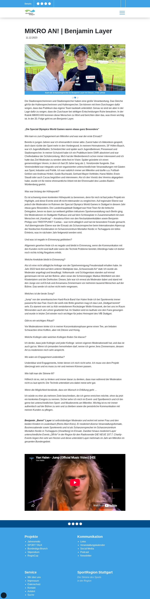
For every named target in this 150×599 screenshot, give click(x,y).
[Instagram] (45, 3)
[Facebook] (38, 3)
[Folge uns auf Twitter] (42, 3)
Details (28, 3)
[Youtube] (49, 3)
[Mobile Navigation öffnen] (122, 12)
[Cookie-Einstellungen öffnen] (4, 595)
